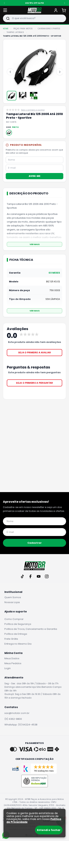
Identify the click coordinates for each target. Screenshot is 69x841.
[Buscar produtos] (8, 18)
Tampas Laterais (15, 32)
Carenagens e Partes (49, 29)
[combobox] (34, 18)
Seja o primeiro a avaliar (34, 352)
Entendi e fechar (49, 830)
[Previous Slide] (4, 2)
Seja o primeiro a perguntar (34, 382)
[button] (9, 133)
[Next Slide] (64, 2)
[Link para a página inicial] (5, 29)
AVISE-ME (34, 176)
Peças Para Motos (23, 29)
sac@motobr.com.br (16, 713)
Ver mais (35, 244)
